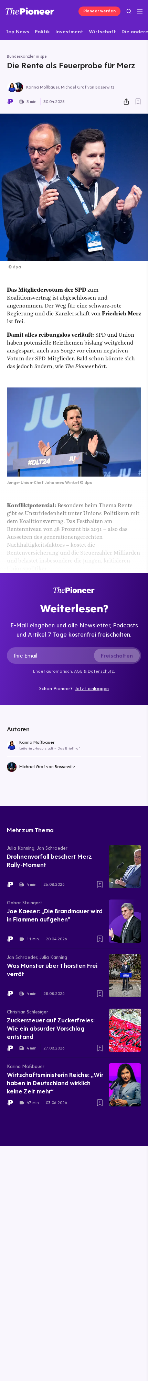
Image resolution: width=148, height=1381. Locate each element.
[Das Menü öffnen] (139, 11)
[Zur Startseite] (30, 11)
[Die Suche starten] (129, 11)
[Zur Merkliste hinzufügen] (138, 101)
